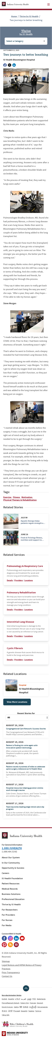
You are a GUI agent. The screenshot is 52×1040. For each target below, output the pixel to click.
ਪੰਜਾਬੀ (10, 1011)
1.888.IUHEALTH (12, 848)
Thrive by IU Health (28, 16)
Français (33, 1003)
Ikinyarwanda (42, 1007)
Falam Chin (24, 1003)
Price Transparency (11, 972)
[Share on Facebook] (5, 65)
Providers (18, 580)
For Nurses (7, 920)
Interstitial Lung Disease (20, 622)
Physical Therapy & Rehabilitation (20, 500)
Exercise (7, 497)
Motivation (26, 497)
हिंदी (21, 1007)
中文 (34, 999)
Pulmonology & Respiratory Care (25, 566)
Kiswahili (24, 1011)
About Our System (11, 857)
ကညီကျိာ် (32, 1007)
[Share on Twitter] (9, 65)
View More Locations (17, 701)
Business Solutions (11, 894)
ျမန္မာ (29, 999)
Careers (5, 873)
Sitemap (6, 961)
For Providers (8, 915)
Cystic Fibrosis (15, 648)
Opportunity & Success (13, 868)
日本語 (25, 1007)
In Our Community (11, 863)
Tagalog (31, 1011)
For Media (6, 925)
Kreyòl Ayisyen (7, 1007)
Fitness (16, 497)
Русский (16, 1011)
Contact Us (7, 976)
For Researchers (10, 909)
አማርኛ (17, 999)
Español (11, 999)
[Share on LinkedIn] (14, 65)
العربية (23, 999)
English (4, 999)
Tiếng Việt (5, 1015)
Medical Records (10, 889)
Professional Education (13, 899)
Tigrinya (38, 1011)
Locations (28, 580)
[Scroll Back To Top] (26, 988)
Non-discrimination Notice (11, 995)
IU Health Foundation (12, 878)
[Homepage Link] (15, 4)
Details (10, 580)
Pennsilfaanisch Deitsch (10, 1003)
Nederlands (41, 999)
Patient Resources (10, 883)
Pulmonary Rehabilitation (21, 592)
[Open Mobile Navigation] (48, 4)
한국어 (4, 1011)
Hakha (16, 1007)
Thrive (26, 32)
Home (14, 16)
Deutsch (40, 1003)
